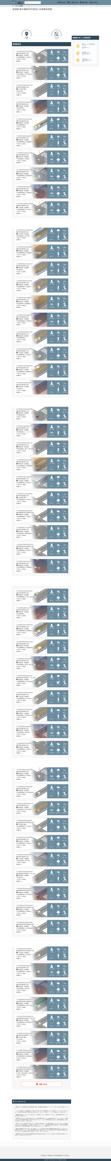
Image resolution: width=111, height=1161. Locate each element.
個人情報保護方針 (58, 1155)
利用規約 (50, 1155)
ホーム (13, 6)
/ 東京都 (17, 6)
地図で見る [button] (43, 1084)
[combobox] (33, 2)
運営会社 (44, 1155)
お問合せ (67, 1155)
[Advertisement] (41, 15)
